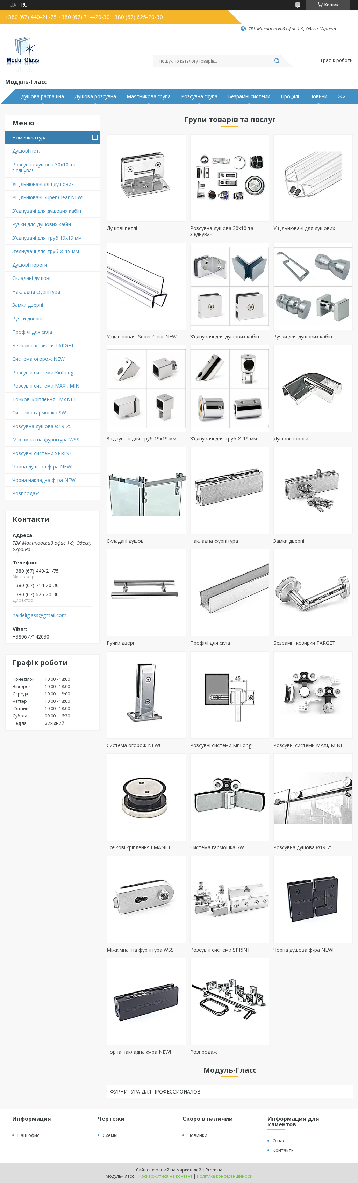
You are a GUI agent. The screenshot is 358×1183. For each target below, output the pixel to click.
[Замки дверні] (313, 490)
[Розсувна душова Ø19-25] (313, 797)
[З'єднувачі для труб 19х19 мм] (146, 388)
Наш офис (28, 1135)
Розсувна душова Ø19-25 (42, 426)
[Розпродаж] (230, 1001)
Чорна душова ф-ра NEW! (42, 466)
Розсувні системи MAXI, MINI (46, 385)
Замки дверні (27, 305)
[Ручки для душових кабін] (313, 286)
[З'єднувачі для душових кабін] (230, 286)
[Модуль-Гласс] (22, 54)
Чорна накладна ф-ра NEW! (44, 480)
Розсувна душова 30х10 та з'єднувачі (44, 167)
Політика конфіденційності (224, 1176)
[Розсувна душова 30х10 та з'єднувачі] (230, 178)
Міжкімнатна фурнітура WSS (45, 439)
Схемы (110, 1135)
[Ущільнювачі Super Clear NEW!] (146, 286)
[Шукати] (277, 61)
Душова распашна (42, 96)
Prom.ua (214, 1170)
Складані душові (31, 278)
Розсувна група (199, 96)
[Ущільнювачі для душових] (313, 178)
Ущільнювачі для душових (43, 184)
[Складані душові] (146, 490)
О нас (279, 1141)
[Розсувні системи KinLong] (230, 695)
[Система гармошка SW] (230, 797)
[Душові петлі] (146, 178)
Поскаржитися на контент (165, 1176)
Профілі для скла (32, 332)
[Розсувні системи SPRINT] (230, 899)
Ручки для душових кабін (41, 224)
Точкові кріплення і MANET (44, 399)
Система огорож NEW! (39, 358)
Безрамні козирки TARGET (43, 345)
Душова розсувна (95, 96)
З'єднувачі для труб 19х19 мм (47, 238)
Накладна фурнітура (36, 291)
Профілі (290, 96)
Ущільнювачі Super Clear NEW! (47, 197)
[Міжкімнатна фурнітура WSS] (146, 899)
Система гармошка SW (39, 412)
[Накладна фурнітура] (230, 490)
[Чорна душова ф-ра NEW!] (313, 899)
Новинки (197, 1135)
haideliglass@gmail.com (39, 615)
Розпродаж (25, 493)
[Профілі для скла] (230, 592)
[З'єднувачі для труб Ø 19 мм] (230, 388)
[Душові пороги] (313, 388)
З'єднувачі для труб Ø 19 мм (45, 251)
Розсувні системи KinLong (42, 372)
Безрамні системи (249, 96)
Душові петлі (27, 150)
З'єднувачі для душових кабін (46, 211)
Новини (318, 96)
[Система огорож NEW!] (146, 695)
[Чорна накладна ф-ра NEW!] (146, 1001)
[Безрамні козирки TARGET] (313, 592)
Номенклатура (29, 137)
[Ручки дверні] (146, 592)
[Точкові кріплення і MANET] (146, 797)
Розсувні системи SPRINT (42, 453)
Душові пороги (29, 264)
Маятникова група (149, 96)
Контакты (284, 1150)
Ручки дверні (27, 318)
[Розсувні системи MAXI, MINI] (313, 695)
